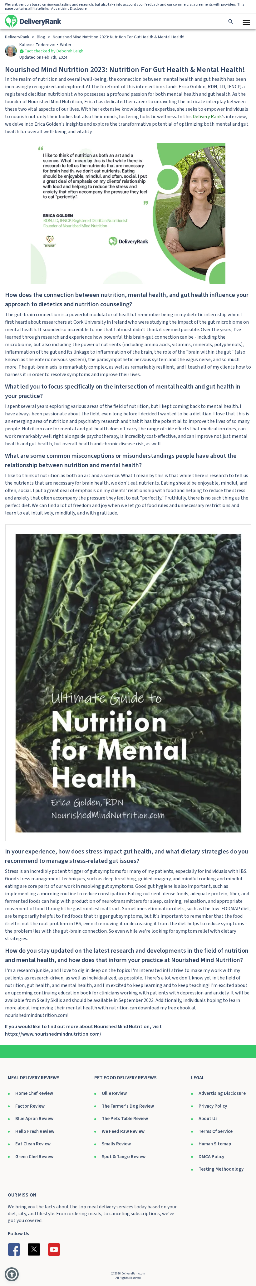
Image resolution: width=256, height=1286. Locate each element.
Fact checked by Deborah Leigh (54, 51)
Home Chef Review (34, 1093)
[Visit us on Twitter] (34, 1249)
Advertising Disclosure (222, 1093)
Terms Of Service (216, 1131)
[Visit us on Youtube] (54, 1249)
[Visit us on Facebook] (14, 1249)
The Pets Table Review (125, 1118)
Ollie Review (114, 1093)
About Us (208, 1118)
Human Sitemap (215, 1144)
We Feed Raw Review (123, 1131)
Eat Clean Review (33, 1144)
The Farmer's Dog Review (128, 1106)
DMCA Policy (211, 1156)
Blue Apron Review (34, 1118)
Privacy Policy (213, 1106)
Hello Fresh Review (34, 1131)
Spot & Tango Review (123, 1156)
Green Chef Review (34, 1156)
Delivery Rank (207, 116)
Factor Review (30, 1106)
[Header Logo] (33, 21)
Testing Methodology (221, 1169)
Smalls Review (116, 1144)
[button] (11, 1274)
